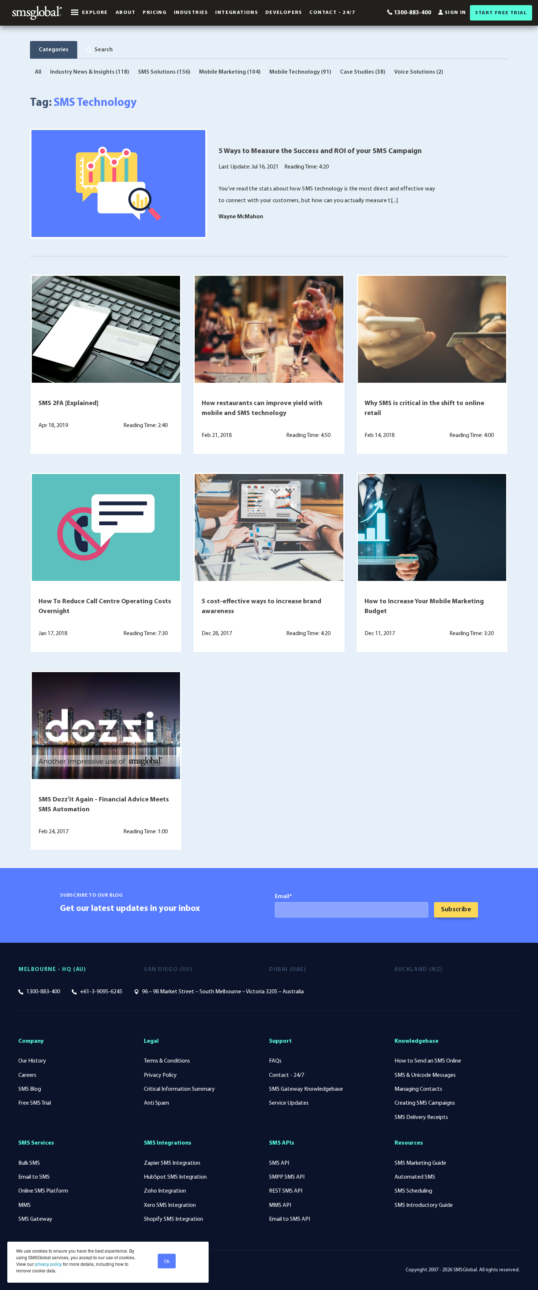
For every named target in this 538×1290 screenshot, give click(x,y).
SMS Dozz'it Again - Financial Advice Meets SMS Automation (103, 805)
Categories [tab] (53, 50)
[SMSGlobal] (37, 13)
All (38, 72)
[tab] (99, 50)
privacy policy (48, 1264)
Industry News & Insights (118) (89, 72)
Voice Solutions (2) (418, 72)
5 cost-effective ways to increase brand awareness (261, 606)
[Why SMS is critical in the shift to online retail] (432, 329)
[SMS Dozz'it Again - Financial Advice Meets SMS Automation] (106, 726)
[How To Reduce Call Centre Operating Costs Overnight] (106, 527)
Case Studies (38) (362, 72)
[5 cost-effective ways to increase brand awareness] (268, 527)
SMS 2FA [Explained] (68, 403)
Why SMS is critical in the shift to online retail (424, 408)
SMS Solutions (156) (164, 72)
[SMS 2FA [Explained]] (106, 329)
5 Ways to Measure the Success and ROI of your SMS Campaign (320, 151)
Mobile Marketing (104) (230, 72)
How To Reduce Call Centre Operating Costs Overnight (104, 606)
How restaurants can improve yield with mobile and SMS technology (262, 408)
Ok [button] (166, 1261)
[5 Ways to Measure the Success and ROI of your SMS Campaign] (118, 183)
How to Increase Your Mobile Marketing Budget (424, 606)
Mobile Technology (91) (300, 72)
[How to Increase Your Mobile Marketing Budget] (432, 527)
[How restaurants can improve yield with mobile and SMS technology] (268, 329)
